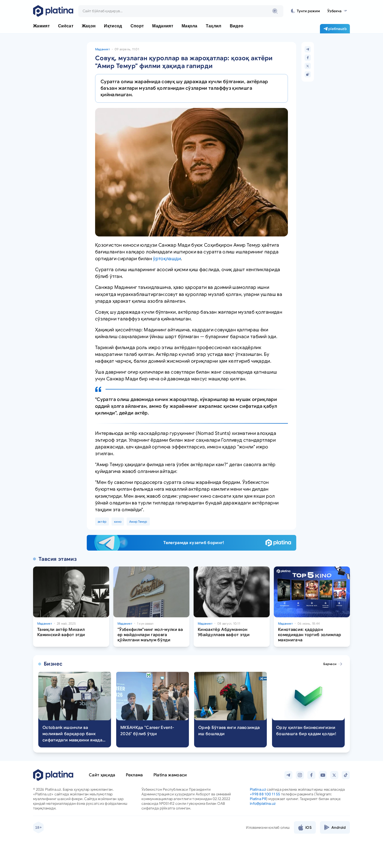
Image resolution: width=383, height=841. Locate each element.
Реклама (134, 775)
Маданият (102, 49)
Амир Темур (138, 521)
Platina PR (258, 798)
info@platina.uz (263, 803)
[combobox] (180, 11)
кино (117, 521)
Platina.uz (258, 789)
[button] (337, 11)
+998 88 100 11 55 (265, 794)
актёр (102, 521)
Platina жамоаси (170, 775)
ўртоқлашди (167, 258)
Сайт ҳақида (102, 775)
